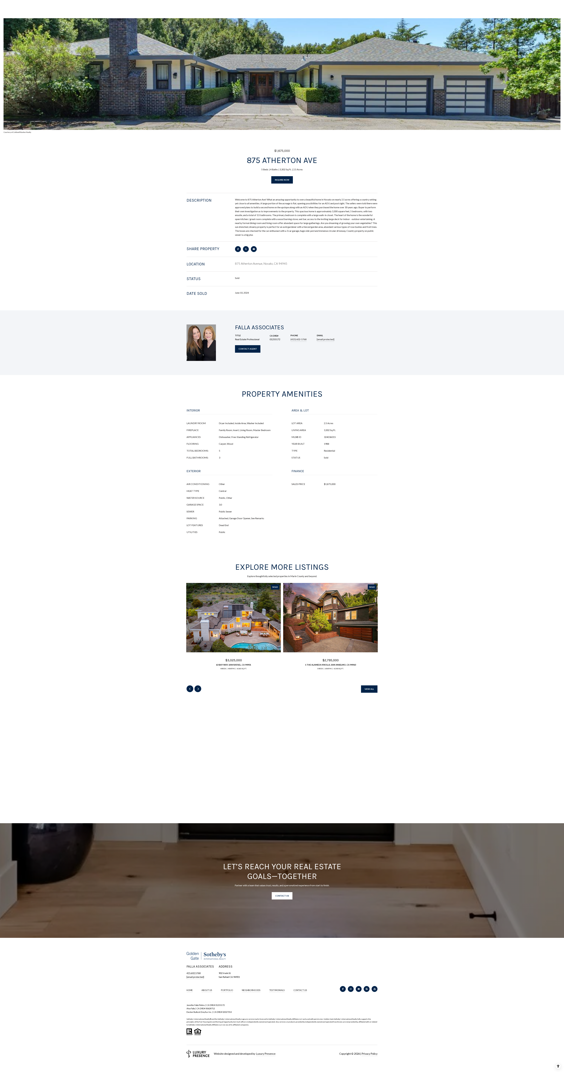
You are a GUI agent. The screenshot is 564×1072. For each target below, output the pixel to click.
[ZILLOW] (374, 989)
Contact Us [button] (282, 895)
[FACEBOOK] (343, 989)
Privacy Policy (369, 1053)
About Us (207, 990)
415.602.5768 (194, 973)
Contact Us (300, 990)
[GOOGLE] (367, 989)
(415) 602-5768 (299, 339)
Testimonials (277, 990)
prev (190, 688)
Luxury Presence (266, 1053)
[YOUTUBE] (359, 989)
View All (369, 689)
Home (190, 990)
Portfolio (227, 990)
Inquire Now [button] (282, 180)
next (197, 688)
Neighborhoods (251, 990)
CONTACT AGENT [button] (248, 349)
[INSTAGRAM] (351, 989)
